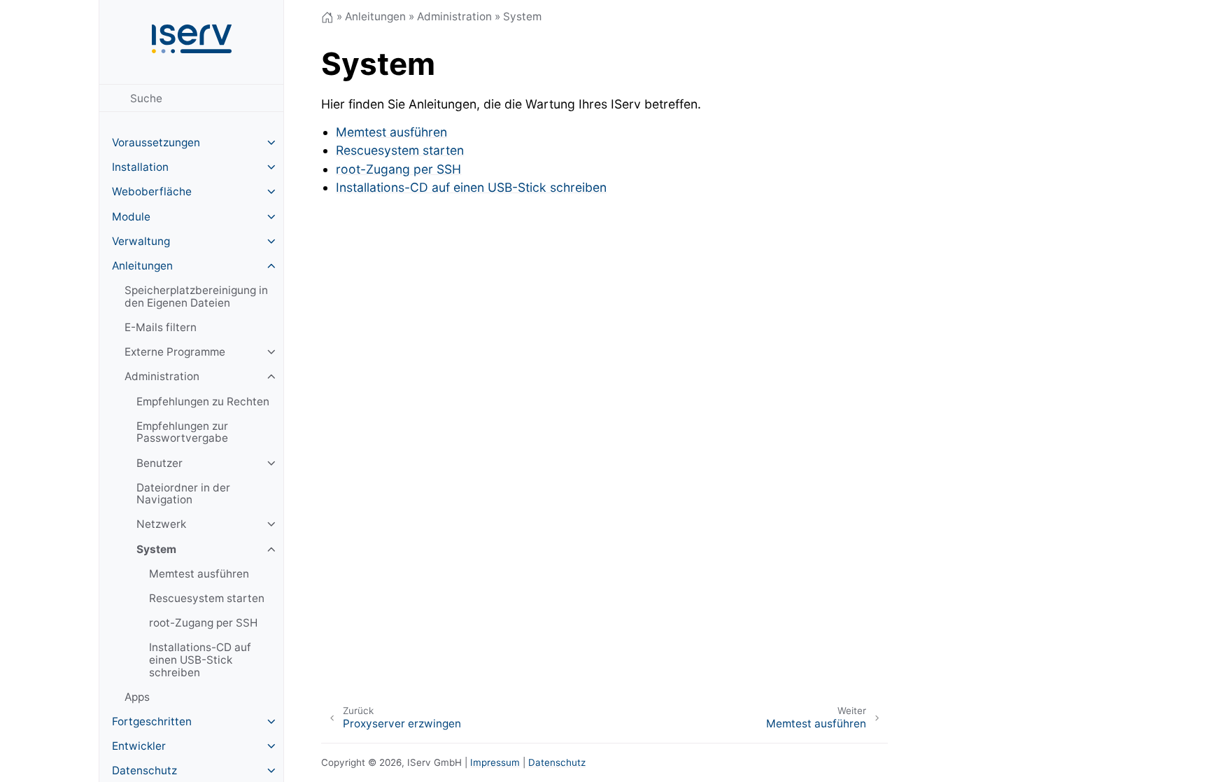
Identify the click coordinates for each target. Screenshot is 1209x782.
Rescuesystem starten (206, 598)
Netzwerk (161, 524)
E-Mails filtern (161, 327)
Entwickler (139, 746)
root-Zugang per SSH (203, 622)
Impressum (495, 762)
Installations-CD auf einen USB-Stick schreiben (200, 659)
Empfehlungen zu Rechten (202, 401)
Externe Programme (175, 351)
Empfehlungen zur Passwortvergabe (182, 432)
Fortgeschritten (152, 721)
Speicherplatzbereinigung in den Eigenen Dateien (196, 296)
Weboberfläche (152, 191)
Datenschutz (557, 762)
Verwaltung (141, 241)
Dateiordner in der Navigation (183, 494)
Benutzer (159, 463)
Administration (162, 376)
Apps (137, 697)
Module (131, 216)
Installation (140, 167)
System (156, 549)
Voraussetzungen (156, 142)
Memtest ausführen (199, 573)
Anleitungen (142, 265)
